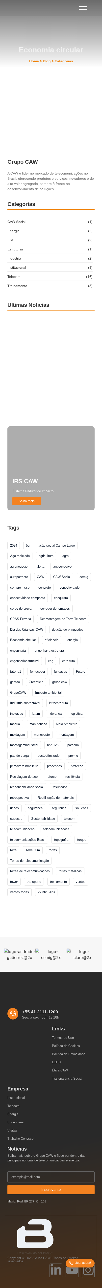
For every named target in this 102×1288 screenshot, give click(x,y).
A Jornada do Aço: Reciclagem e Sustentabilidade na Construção (45, 111)
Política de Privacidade (68, 1054)
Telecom (13, 1106)
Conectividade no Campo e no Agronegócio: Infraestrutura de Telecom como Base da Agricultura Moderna (50, 409)
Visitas (12, 1130)
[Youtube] (72, 1271)
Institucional (16, 1098)
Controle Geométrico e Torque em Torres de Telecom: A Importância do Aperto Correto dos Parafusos (50, 343)
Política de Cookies (66, 1046)
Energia (12, 1114)
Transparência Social (67, 1078)
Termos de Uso (63, 1038)
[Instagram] (88, 1271)
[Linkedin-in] (56, 1271)
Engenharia (15, 1122)
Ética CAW (60, 1070)
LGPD (56, 1062)
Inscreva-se (51, 1189)
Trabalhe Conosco (20, 1138)
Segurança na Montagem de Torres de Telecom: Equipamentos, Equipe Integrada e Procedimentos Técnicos (50, 376)
